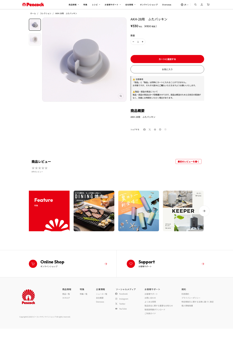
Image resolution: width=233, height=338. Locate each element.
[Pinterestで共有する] (155, 129)
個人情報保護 (187, 305)
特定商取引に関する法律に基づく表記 (197, 301)
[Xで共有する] (150, 129)
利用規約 (185, 294)
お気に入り (167, 69)
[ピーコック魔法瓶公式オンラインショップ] (33, 4)
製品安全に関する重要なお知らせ (159, 305)
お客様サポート (151, 294)
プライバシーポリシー (190, 297)
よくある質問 (150, 301)
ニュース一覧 (101, 294)
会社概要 (100, 297)
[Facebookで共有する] (145, 129)
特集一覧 (83, 294)
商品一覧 (66, 294)
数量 (133, 35)
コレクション (45, 13)
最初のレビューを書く (188, 161)
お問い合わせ (150, 297)
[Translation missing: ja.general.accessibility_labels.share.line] (160, 129)
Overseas (100, 301)
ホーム (33, 13)
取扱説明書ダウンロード (155, 309)
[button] (133, 41)
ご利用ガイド (150, 313)
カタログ (66, 297)
